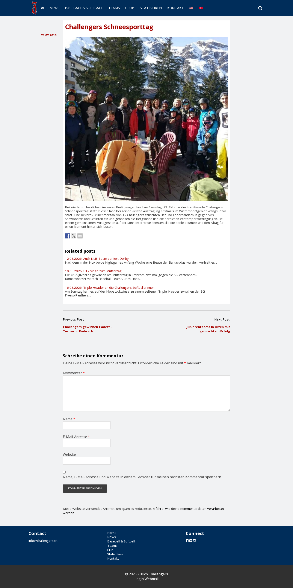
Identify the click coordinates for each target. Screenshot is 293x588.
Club (129, 8)
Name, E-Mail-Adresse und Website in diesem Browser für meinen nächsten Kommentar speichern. (142, 477)
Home (111, 532)
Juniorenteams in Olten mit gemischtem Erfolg (208, 329)
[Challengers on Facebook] (187, 540)
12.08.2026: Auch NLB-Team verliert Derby (97, 258)
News (54, 8)
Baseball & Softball (84, 8)
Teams (114, 8)
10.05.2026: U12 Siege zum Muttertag (93, 271)
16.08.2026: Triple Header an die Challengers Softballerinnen (109, 287)
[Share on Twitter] (73, 235)
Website (69, 454)
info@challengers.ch (43, 540)
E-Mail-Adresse (76, 436)
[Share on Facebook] (67, 235)
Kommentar (74, 373)
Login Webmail (146, 578)
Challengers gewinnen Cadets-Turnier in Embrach (87, 329)
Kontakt (175, 8)
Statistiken (151, 8)
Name (69, 419)
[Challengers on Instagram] (194, 540)
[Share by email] (80, 235)
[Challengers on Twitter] (190, 540)
